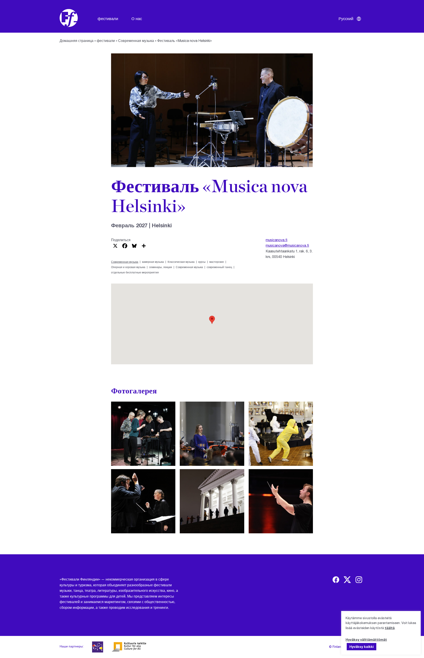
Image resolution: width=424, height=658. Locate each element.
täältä (390, 628)
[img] (336, 579)
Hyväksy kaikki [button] (361, 647)
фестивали (108, 18)
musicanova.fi (276, 240)
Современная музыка (136, 40)
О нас (136, 18)
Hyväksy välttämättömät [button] (366, 639)
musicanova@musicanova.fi (287, 245)
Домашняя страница (76, 40)
